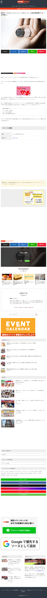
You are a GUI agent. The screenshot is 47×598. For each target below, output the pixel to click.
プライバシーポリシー (39, 590)
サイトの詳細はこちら (39, 570)
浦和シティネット (24, 595)
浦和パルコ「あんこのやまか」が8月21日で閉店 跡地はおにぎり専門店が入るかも (24, 356)
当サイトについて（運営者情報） (12, 590)
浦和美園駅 (3, 475)
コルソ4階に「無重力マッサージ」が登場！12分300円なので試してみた (22, 362)
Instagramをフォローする (23, 488)
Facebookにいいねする (23, 482)
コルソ (21, 471)
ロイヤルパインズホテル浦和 (28, 471)
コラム (26, 6)
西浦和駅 (16, 475)
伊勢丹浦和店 (4, 473)
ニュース (13, 6)
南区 (13, 473)
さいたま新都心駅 (10, 471)
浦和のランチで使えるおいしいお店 (24, 8)
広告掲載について (30, 590)
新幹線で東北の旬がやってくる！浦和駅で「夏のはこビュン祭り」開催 (22, 368)
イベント (23, 6)
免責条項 (23, 591)
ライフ (17, 6)
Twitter (21, 260)
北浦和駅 (9, 473)
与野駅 (36, 471)
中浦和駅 (40, 471)
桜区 (26, 473)
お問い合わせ (22, 590)
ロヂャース (14, 137)
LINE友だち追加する (23, 479)
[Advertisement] (23, 62)
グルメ (20, 6)
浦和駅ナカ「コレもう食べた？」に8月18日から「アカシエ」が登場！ (21, 343)
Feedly (27, 260)
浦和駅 (8, 475)
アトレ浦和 (16, 471)
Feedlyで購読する (23, 494)
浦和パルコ (36, 473)
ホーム (3, 590)
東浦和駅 (22, 473)
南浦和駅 (17, 473)
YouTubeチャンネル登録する (23, 491)
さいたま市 (3, 471)
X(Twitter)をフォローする (23, 485)
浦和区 (40, 473)
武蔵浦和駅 (30, 473)
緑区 (12, 475)
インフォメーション (31, 6)
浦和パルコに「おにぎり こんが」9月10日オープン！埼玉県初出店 (21, 349)
